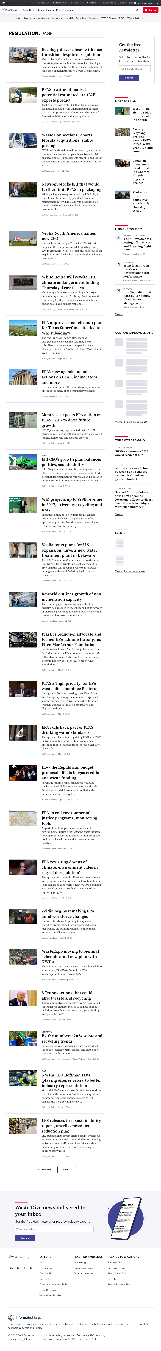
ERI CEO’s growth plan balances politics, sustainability (71, 461)
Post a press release (136, 421)
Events (50, 10)
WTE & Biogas (108, 18)
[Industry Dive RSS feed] (31, 1268)
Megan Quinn (50, 171)
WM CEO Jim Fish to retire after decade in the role (142, 114)
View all (119, 314)
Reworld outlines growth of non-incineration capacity (72, 596)
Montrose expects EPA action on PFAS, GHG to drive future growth (72, 420)
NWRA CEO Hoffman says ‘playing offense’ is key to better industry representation (71, 1080)
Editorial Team (47, 1268)
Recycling (81, 18)
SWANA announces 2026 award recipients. (131, 453)
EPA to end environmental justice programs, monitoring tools (69, 818)
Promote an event (135, 571)
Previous (46, 1169)
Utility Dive (91, 3)
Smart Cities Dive (76, 3)
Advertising (80, 1262)
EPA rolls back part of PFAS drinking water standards (67, 729)
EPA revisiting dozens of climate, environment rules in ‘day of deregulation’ (70, 867)
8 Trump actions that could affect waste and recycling (67, 995)
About (42, 1262)
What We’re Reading (50, 1295)
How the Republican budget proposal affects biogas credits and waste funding (70, 772)
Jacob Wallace (50, 76)
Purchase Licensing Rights (54, 1284)
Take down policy (51, 1339)
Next (66, 1169)
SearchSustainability (108, 3)
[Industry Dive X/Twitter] (24, 1268)
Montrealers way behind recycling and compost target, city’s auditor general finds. (132, 473)
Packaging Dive (59, 3)
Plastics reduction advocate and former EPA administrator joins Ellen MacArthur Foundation (71, 639)
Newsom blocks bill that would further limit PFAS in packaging (71, 186)
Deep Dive (28, 10)
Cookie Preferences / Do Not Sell (81, 1339)
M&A (18, 18)
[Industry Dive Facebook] (18, 1268)
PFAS (121, 18)
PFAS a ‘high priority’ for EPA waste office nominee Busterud (70, 685)
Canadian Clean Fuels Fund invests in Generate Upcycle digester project (142, 172)
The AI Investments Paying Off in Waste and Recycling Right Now (137, 244)
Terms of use (33, 1339)
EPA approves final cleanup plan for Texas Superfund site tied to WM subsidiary (72, 328)
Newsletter (45, 1279)
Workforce (43, 18)
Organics (93, 18)
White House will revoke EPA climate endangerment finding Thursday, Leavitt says (70, 282)
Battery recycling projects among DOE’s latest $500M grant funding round (143, 140)
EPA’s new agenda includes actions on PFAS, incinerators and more (69, 377)
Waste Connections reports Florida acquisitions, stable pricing (67, 140)
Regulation (29, 18)
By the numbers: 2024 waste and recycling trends (72, 1038)
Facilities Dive (44, 3)
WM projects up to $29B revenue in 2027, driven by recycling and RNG (72, 504)
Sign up (152, 9)
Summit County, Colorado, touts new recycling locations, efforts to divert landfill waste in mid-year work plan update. (134, 499)
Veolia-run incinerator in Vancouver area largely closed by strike (142, 201)
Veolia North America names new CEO (69, 235)
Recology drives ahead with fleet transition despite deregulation (72, 52)
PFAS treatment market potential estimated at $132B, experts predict (69, 95)
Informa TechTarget (63, 1324)
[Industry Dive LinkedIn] (11, 1268)
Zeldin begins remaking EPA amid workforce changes (68, 913)
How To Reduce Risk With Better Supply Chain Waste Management (137, 297)
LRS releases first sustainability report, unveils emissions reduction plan (71, 1126)
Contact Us (45, 1273)
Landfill (69, 18)
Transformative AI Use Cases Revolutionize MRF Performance (136, 271)
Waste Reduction (136, 18)
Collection (57, 18)
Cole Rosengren (51, 215)
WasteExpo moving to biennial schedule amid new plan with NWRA (70, 956)
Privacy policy (16, 1339)
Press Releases (64, 10)
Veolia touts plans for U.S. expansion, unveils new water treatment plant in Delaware (69, 550)
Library (40, 10)
